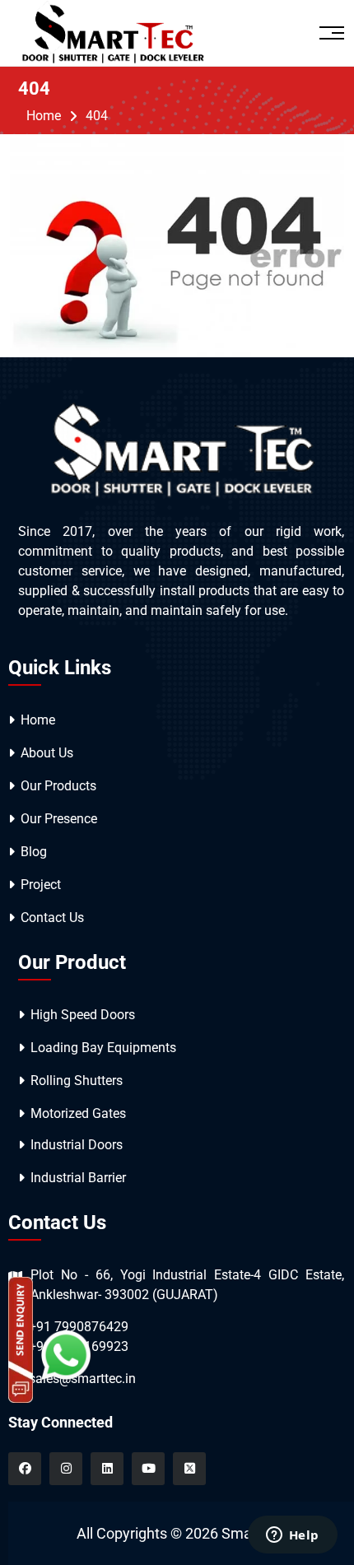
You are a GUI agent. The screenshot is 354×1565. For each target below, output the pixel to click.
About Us (47, 753)
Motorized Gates (78, 1113)
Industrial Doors (76, 1145)
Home (43, 115)
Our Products (58, 786)
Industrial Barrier (78, 1177)
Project (41, 884)
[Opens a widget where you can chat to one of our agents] (292, 1536)
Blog (34, 851)
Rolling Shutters (76, 1080)
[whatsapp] (66, 1353)
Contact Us (52, 917)
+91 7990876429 (78, 1326)
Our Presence (59, 819)
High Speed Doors (82, 1014)
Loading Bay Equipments (103, 1047)
